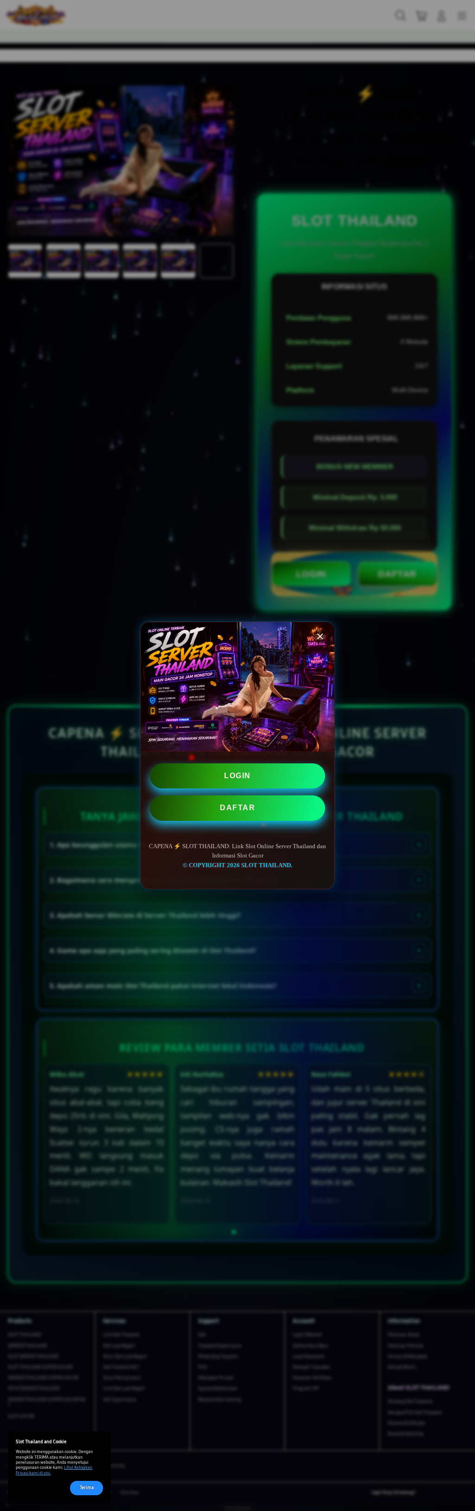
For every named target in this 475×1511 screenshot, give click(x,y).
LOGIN (237, 776)
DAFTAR (237, 808)
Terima (87, 1488)
